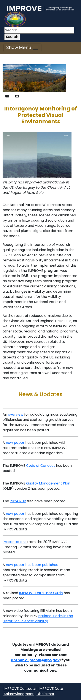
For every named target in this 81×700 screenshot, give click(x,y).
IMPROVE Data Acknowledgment (33, 691)
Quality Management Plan (48, 483)
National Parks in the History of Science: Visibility (38, 618)
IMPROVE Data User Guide (41, 592)
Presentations (15, 541)
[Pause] (17, 96)
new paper (15, 442)
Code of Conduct (40, 465)
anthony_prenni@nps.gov (35, 660)
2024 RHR (18, 501)
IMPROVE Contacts (19, 688)
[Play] (7, 96)
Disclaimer (45, 693)
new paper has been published (32, 564)
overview (16, 414)
